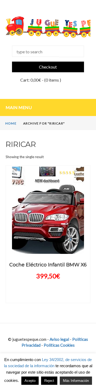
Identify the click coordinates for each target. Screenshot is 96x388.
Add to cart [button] (48, 246)
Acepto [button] (30, 381)
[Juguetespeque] (48, 27)
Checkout (48, 66)
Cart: (30, 79)
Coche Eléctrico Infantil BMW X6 (48, 265)
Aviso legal (59, 339)
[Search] (71, 51)
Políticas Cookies (59, 345)
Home (11, 123)
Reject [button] (49, 381)
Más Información (76, 381)
